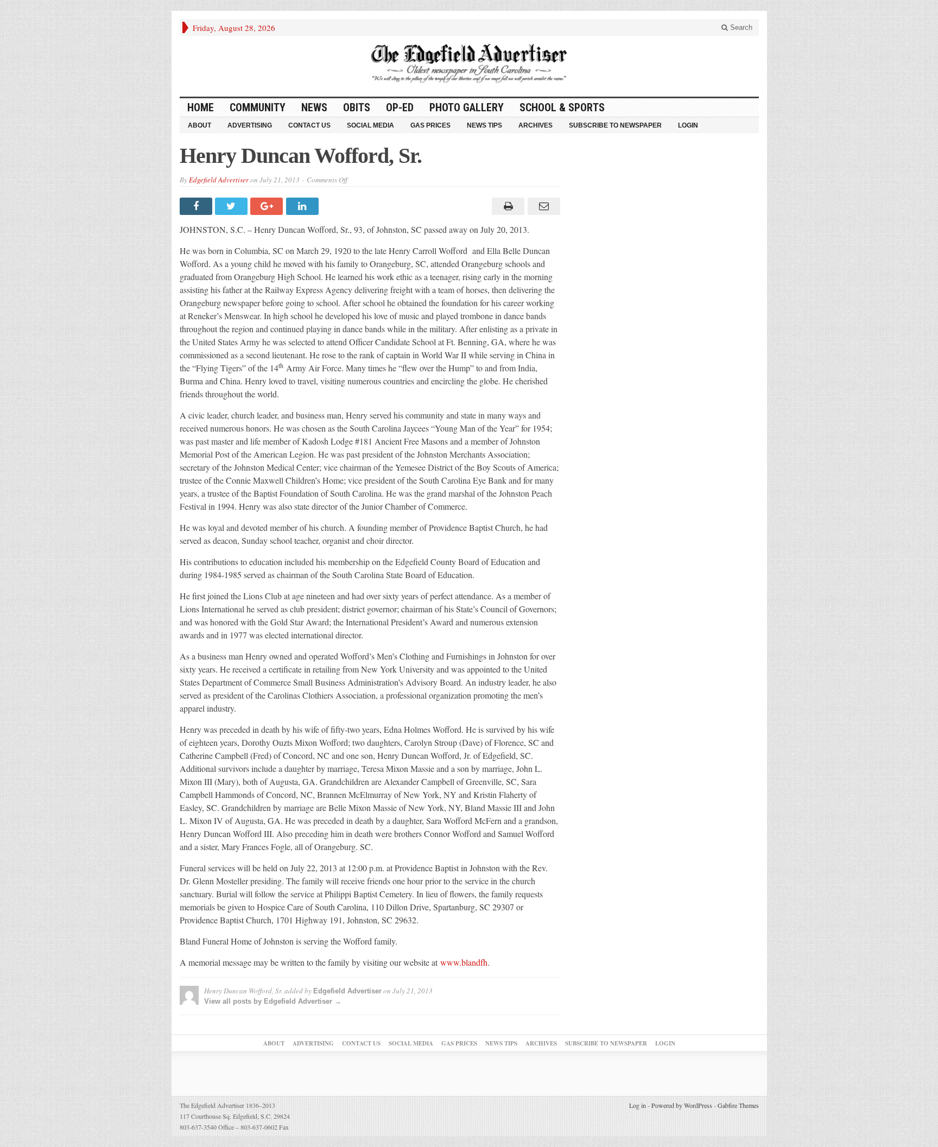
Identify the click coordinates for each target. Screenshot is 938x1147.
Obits (356, 107)
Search (740, 27)
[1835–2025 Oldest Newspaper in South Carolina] (469, 63)
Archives (535, 125)
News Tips (484, 125)
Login (688, 125)
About (199, 125)
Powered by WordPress (681, 1105)
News (314, 107)
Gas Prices (430, 125)
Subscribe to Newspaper (615, 125)
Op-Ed (400, 107)
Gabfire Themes (738, 1105)
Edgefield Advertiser (219, 180)
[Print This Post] (506, 206)
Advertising (249, 125)
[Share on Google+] (268, 206)
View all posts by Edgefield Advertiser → (272, 1001)
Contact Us (309, 125)
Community (258, 107)
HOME (200, 107)
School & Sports (562, 107)
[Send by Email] (542, 206)
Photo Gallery (466, 107)
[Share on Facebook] (197, 206)
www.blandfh (463, 962)
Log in (637, 1105)
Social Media (370, 125)
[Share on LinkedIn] (303, 206)
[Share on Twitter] (232, 206)
